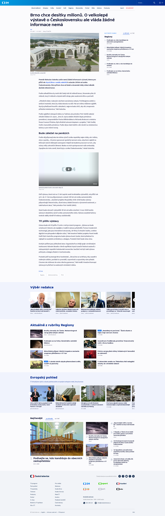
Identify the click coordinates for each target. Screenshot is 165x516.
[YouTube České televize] (126, 476)
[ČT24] (5, 3)
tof (31, 29)
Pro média (58, 483)
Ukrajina (45, 8)
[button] (69, 169)
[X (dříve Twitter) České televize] (130, 476)
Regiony (71, 8)
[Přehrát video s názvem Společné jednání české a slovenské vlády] (69, 169)
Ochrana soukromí (52, 512)
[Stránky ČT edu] (119, 489)
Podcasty (107, 8)
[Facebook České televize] (123, 476)
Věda (93, 8)
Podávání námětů (60, 500)
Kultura (99, 8)
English (43, 512)
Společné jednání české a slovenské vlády (50, 187)
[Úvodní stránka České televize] (40, 476)
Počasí (87, 8)
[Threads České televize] (133, 476)
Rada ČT (57, 494)
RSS (134, 512)
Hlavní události (36, 8)
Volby (52, 8)
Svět (64, 8)
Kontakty (58, 505)
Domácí (58, 8)
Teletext (32, 491)
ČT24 (62, 275)
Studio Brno (58, 489)
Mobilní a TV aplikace (36, 502)
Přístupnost (61, 512)
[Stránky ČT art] (101, 489)
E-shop (32, 500)
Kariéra (57, 497)
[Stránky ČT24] (86, 483)
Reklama (57, 486)
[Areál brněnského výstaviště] (64, 52)
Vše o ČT (32, 505)
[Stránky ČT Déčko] (86, 489)
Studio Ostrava (59, 491)
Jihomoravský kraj (52, 275)
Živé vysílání (33, 486)
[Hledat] (154, 2)
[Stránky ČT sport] (103, 483)
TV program (33, 483)
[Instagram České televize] (119, 476)
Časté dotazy (59, 502)
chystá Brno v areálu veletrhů (56, 82)
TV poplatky (33, 489)
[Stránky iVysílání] (121, 483)
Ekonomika (79, 8)
